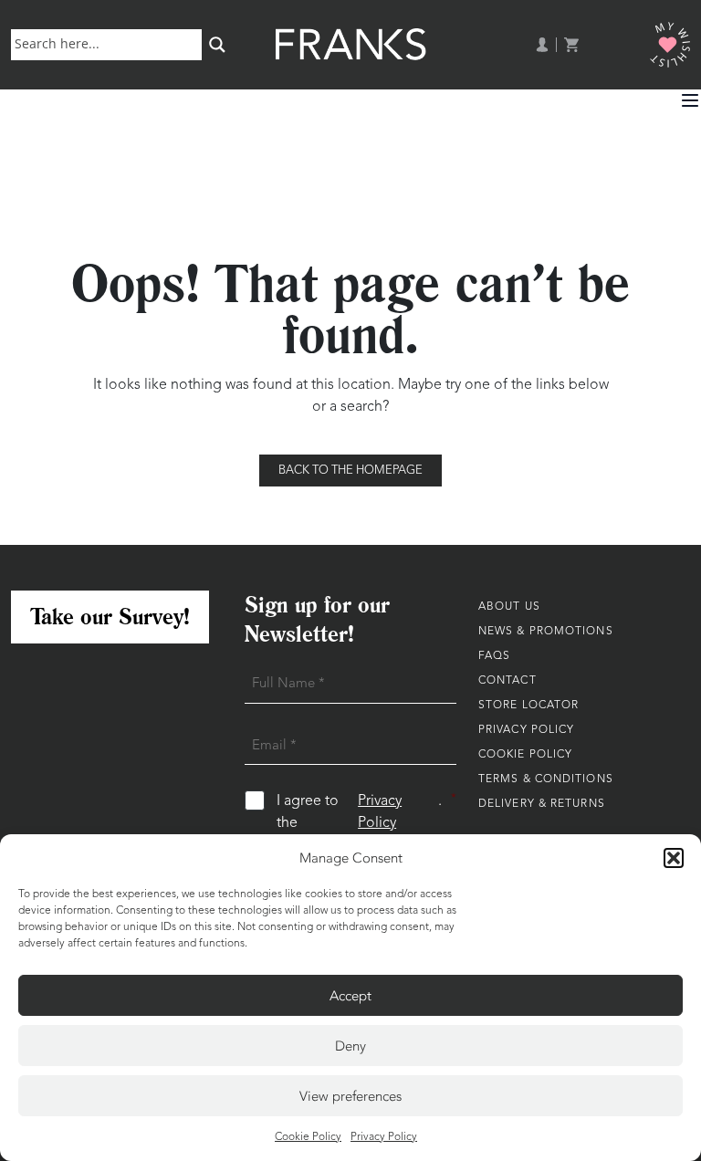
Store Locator (528, 705)
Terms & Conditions (545, 779)
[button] (673, 858)
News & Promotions (545, 631)
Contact (507, 680)
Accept (350, 996)
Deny (350, 1046)
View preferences (350, 1096)
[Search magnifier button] (217, 44)
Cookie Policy (308, 1137)
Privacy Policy (383, 1137)
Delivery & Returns (541, 804)
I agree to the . (366, 812)
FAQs (494, 656)
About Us (509, 606)
